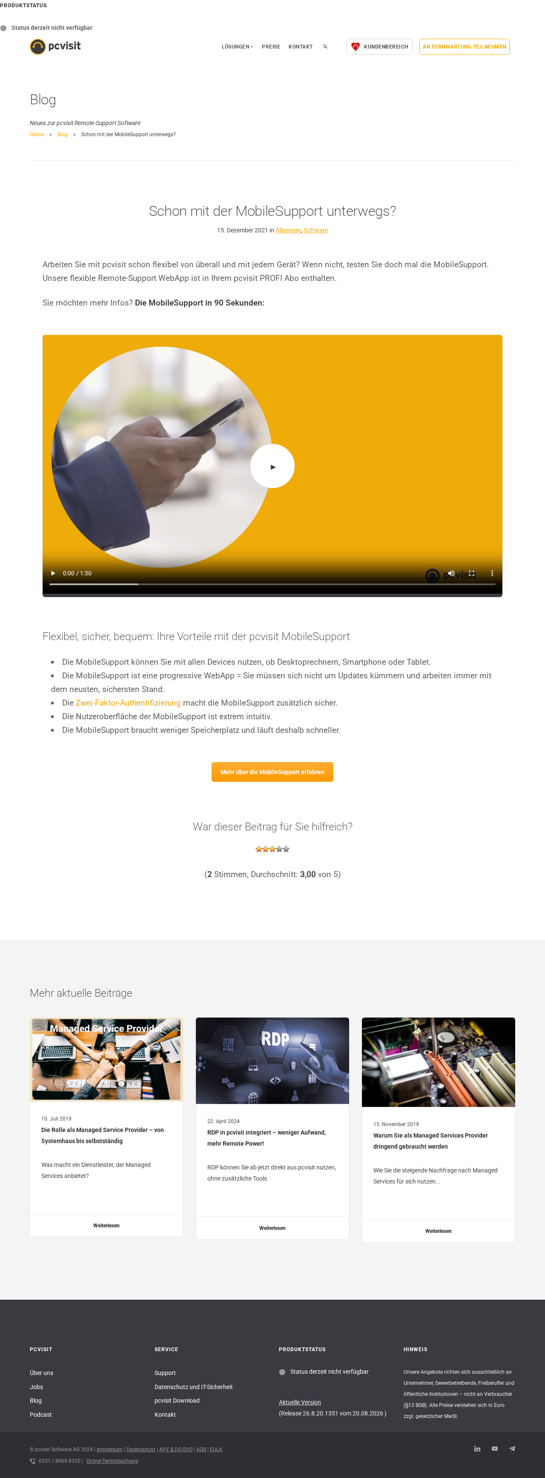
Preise (271, 47)
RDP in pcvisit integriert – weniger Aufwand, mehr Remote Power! (266, 1138)
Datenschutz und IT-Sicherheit (194, 1387)
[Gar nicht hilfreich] (258, 849)
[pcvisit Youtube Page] (494, 1449)
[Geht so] (272, 849)
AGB (201, 1449)
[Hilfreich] (279, 849)
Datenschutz (140, 1449)
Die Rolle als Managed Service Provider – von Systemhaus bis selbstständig (102, 1135)
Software (316, 230)
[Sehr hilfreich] (286, 849)
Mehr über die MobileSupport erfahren (272, 772)
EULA (216, 1449)
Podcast (41, 1414)
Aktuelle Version (300, 1402)
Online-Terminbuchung (112, 1461)
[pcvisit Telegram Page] (512, 1449)
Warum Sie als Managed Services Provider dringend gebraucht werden (430, 1141)
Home (37, 134)
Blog (62, 134)
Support (165, 1372)
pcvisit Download (177, 1400)
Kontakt (301, 47)
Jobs (36, 1387)
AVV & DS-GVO (175, 1449)
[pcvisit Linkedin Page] (477, 1449)
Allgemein (288, 230)
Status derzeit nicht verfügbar (51, 27)
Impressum (110, 1449)
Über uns (41, 1372)
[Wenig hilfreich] (265, 849)
